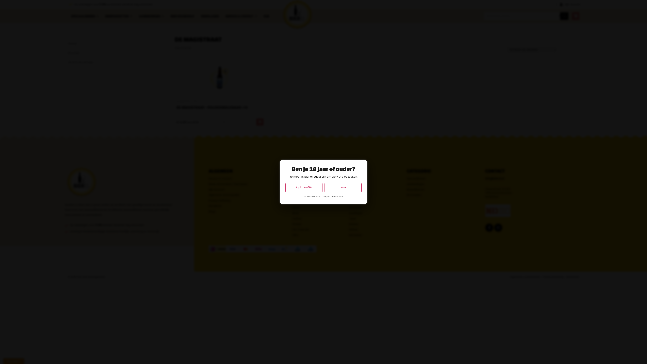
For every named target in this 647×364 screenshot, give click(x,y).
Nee (343, 187)
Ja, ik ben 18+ (304, 187)
